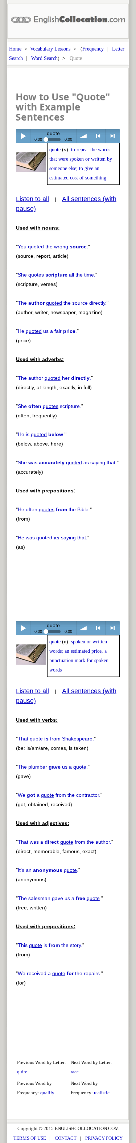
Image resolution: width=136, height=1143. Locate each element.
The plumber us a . (53, 767)
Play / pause (23, 136)
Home (15, 49)
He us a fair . (47, 331)
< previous (98, 136)
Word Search (44, 58)
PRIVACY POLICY (104, 1138)
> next (113, 136)
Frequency (93, 49)
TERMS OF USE (29, 1138)
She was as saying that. (67, 462)
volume (84, 136)
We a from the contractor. (59, 795)
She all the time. (56, 275)
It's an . (48, 870)
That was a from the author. (64, 842)
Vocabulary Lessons (50, 49)
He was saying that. (52, 537)
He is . (41, 434)
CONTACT (66, 1138)
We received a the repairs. (59, 973)
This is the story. (50, 945)
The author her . (54, 378)
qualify (47, 1092)
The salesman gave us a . (59, 898)
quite (22, 1071)
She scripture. (49, 406)
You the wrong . (53, 246)
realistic (102, 1092)
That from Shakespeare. (56, 739)
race (75, 1071)
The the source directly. (62, 303)
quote (55, 149)
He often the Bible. (54, 509)
